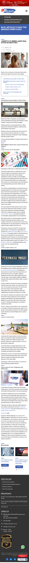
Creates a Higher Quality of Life (13, 87)
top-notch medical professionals (9, 270)
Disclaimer (3, 553)
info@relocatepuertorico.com (10, 523)
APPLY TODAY (14, 4)
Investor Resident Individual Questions (11, 484)
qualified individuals (12, 231)
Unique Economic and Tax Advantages (14, 84)
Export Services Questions (8, 482)
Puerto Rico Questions (7, 489)
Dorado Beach (4, 214)
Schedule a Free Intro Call (9, 526)
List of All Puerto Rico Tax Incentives (7, 460)
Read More (5, 465)
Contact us (3, 413)
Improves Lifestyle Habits (11, 89)
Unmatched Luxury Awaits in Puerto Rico (13, 79)
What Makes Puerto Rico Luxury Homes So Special (14, 82)
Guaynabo (10, 214)
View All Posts (4, 507)
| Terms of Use (15, 553)
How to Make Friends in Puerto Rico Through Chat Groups (21, 461)
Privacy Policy (9, 553)
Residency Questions (7, 486)
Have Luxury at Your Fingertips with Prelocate (12, 92)
